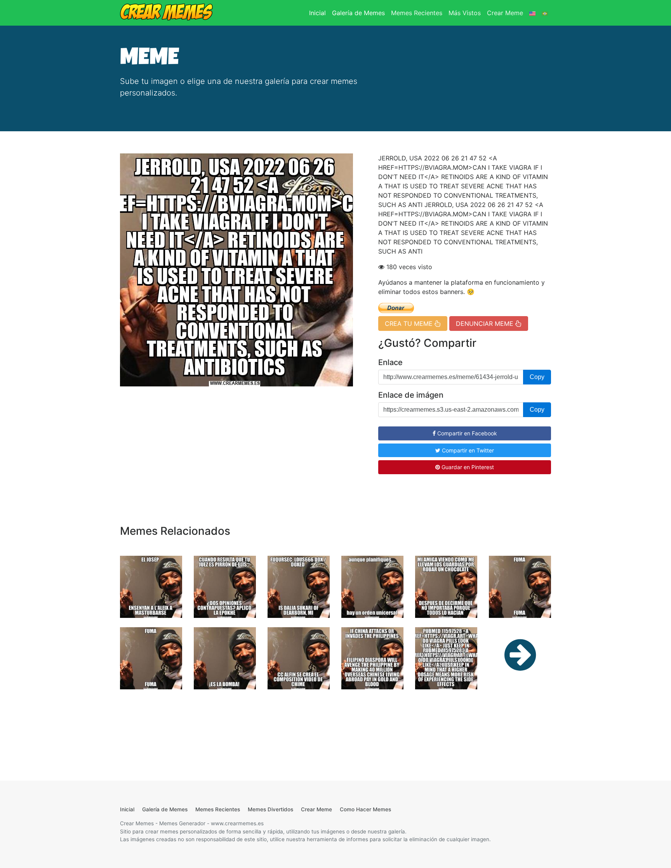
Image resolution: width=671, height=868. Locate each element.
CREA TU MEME (410, 323)
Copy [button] (537, 377)
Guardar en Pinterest (467, 467)
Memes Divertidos (270, 809)
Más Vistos (464, 13)
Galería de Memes (358, 13)
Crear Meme (505, 13)
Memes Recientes (416, 13)
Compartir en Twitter (467, 450)
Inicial (319, 13)
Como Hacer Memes (365, 809)
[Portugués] (545, 13)
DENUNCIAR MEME (485, 323)
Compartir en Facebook (466, 433)
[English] (532, 13)
